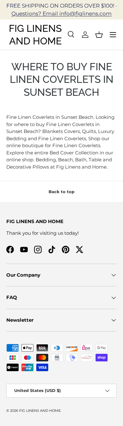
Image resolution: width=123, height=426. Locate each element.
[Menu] (113, 35)
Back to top (61, 191)
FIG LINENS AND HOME (40, 410)
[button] (99, 35)
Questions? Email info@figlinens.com (61, 13)
